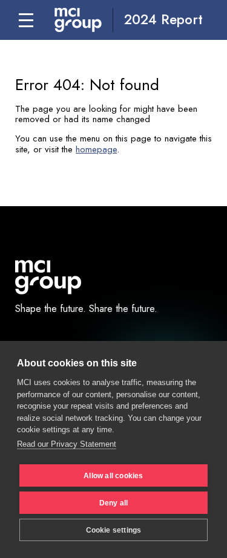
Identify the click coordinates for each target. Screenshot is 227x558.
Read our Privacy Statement (66, 444)
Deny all (113, 503)
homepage (96, 149)
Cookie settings (114, 530)
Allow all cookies (113, 476)
